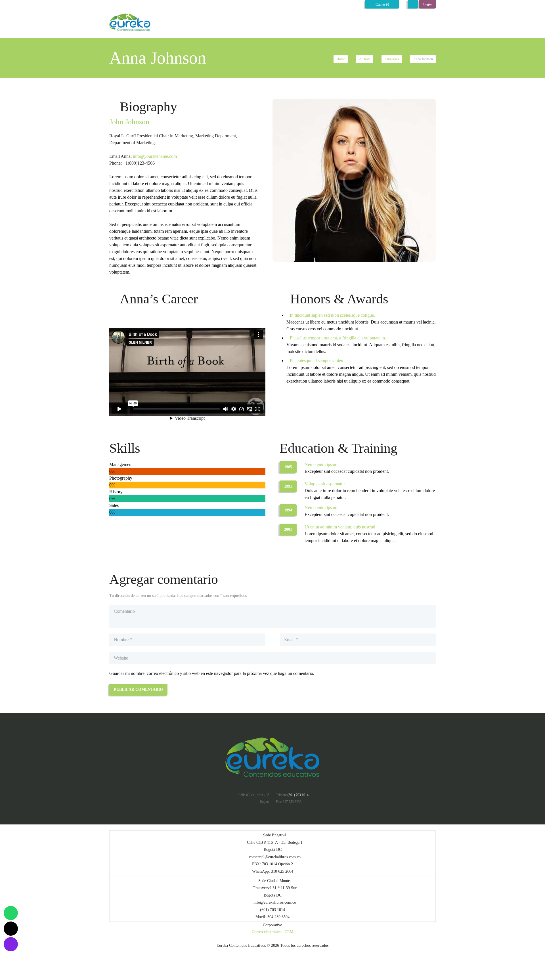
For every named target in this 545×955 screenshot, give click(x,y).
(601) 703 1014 (298, 795)
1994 (288, 510)
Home (341, 59)
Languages (392, 59)
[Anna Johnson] (354, 180)
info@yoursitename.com (155, 156)
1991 (288, 486)
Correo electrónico (267, 932)
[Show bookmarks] (413, 4)
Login (427, 4)
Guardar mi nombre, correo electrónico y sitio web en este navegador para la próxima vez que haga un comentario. (211, 673)
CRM (289, 932)
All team (364, 59)
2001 (288, 529)
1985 (288, 467)
